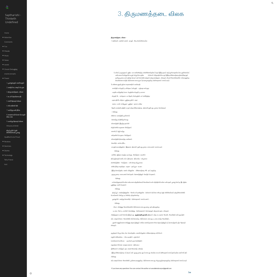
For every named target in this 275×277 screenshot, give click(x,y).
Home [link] (6, 33)
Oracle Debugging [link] (10, 69)
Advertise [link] (7, 37)
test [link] (5, 164)
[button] (272, 3)
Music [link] (6, 56)
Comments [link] (8, 42)
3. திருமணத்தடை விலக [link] (14, 92)
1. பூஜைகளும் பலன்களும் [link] (15, 83)
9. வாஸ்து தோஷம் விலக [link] (14, 121)
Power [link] (6, 78)
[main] (151, 13)
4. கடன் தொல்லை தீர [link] (13, 96)
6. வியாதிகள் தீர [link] (12, 106)
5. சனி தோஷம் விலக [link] (13, 101)
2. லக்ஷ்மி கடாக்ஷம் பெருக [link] (15, 87)
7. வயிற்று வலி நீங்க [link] (13, 110)
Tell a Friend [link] (8, 160)
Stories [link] (7, 151)
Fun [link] (5, 46)
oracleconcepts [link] (10, 74)
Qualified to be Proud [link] (12, 137)
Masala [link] (7, 51)
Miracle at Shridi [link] (12, 126)
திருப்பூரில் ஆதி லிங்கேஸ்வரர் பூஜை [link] (13, 131)
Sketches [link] (7, 146)
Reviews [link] (7, 141)
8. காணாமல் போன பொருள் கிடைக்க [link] (15, 116)
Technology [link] (8, 155)
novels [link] (6, 65)
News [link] (6, 60)
